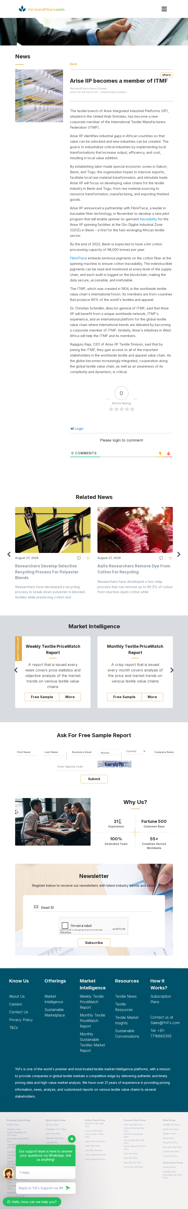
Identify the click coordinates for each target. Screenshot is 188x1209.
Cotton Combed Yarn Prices (95, 1155)
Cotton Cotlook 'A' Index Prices (94, 1135)
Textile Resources (124, 1007)
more (70, 697)
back (73, 64)
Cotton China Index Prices (95, 1141)
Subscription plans (160, 999)
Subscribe (94, 942)
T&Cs (13, 1027)
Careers (15, 1004)
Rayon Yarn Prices (131, 1158)
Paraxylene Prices (14, 1129)
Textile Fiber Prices (170, 1156)
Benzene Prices (52, 1125)
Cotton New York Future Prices (94, 1124)
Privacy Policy (21, 1019)
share (166, 74)
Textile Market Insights (126, 1020)
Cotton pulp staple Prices (133, 1125)
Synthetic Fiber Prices (171, 1151)
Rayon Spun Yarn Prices (133, 1162)
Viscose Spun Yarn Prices (133, 1167)
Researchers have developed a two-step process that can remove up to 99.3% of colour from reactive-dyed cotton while (135, 586)
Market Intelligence (53, 999)
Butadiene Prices (169, 1134)
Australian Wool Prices (171, 1125)
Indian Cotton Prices (92, 1146)
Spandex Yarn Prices (170, 1129)
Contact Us (18, 1012)
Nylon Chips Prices (53, 1134)
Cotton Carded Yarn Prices (95, 1159)
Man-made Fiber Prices (172, 1147)
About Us (17, 996)
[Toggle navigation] (164, 9)
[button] (180, 556)
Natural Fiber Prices (170, 1142)
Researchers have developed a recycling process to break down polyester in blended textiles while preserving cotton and (50, 592)
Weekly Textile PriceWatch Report (92, 1002)
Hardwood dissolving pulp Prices (134, 1129)
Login (78, 428)
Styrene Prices (168, 1138)
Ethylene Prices (13, 1125)
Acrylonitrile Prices (169, 1172)
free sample (42, 697)
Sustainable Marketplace (54, 1012)
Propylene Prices (169, 1167)
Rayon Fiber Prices (131, 1153)
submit (94, 779)
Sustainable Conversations (127, 1033)
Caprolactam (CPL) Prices (56, 1129)
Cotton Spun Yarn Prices (94, 1150)
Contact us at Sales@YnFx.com (164, 1020)
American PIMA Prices (94, 1131)
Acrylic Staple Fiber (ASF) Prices (172, 1176)
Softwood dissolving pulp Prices (133, 1135)
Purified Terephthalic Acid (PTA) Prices (16, 1133)
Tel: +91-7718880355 (160, 1033)
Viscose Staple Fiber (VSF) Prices (134, 1141)
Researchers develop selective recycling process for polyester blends (47, 572)
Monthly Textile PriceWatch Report (92, 1020)
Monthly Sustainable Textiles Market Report (92, 1042)
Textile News (126, 996)
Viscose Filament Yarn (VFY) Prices (135, 1147)
